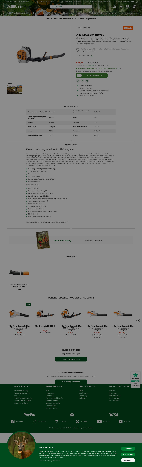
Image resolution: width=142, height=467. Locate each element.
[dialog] (71, 233)
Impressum (56, 461)
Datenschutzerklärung (45, 461)
